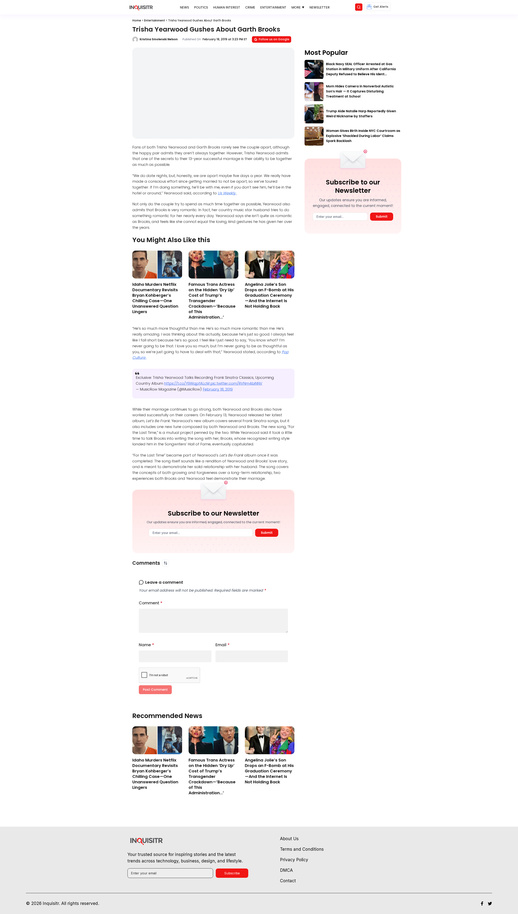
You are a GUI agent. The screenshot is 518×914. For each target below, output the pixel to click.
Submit (267, 533)
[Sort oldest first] (165, 563)
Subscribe (232, 873)
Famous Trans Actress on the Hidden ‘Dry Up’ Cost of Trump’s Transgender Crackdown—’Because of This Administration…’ (212, 301)
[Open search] (358, 7)
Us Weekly (227, 193)
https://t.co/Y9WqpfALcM (187, 383)
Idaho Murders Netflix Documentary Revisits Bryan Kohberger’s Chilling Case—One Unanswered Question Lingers (155, 298)
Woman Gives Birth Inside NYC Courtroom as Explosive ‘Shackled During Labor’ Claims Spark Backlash (363, 135)
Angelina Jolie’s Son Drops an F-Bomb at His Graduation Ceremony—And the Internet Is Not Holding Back (269, 295)
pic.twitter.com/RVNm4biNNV (236, 383)
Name (146, 645)
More (296, 7)
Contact (288, 880)
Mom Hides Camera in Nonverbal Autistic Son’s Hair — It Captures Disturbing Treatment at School (360, 91)
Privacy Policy (294, 859)
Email (222, 645)
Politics (201, 7)
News (184, 7)
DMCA (286, 870)
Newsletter (319, 7)
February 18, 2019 (218, 389)
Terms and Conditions (302, 849)
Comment (150, 603)
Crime (250, 7)
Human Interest (226, 7)
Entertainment (273, 7)
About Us (289, 838)
